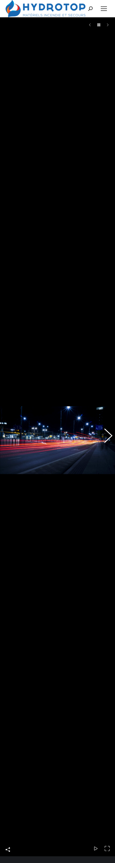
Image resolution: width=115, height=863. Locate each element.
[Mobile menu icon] (103, 8)
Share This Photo (8, 856)
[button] (10, 440)
